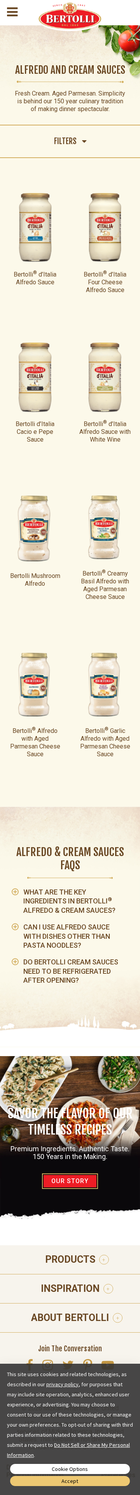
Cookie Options (70, 1468)
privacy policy (62, 1384)
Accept (69, 1481)
